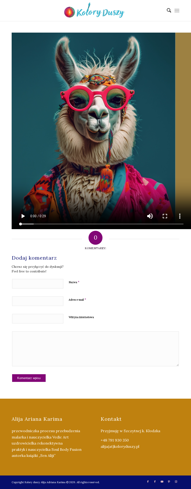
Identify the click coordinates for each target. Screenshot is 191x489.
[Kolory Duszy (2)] (95, 10)
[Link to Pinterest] (168, 481)
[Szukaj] (166, 10)
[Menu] (176, 10)
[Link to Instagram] (175, 481)
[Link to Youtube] (161, 481)
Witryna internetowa (81, 317)
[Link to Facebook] (147, 481)
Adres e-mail (77, 300)
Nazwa (74, 282)
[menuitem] (166, 10)
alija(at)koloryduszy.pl (120, 446)
